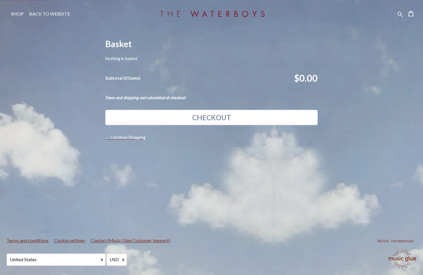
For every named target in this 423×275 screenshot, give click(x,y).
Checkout (211, 117)
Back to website (49, 13)
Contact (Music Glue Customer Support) (130, 240)
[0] (411, 14)
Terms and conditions (28, 240)
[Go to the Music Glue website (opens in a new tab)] (402, 259)
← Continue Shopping (125, 137)
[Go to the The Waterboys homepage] (211, 13)
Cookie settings (69, 240)
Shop (17, 13)
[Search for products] (400, 13)
